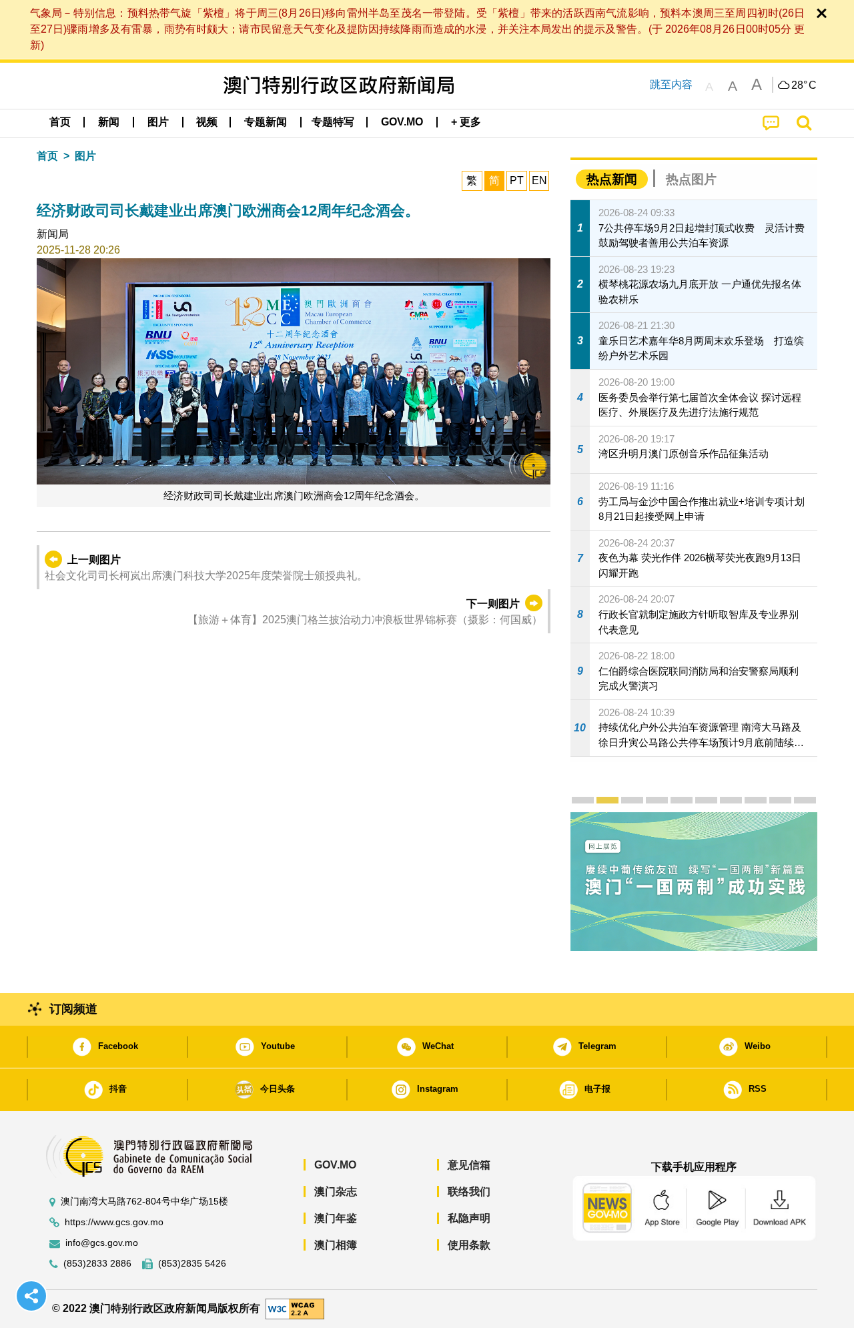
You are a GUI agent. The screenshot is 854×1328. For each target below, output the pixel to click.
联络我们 (469, 1191)
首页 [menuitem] (60, 121)
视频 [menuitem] (207, 121)
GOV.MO (335, 1165)
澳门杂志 (335, 1191)
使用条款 (469, 1245)
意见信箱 (469, 1165)
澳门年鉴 (335, 1218)
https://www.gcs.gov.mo (114, 1222)
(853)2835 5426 (192, 1264)
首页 (47, 155)
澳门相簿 (335, 1245)
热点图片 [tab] (691, 179)
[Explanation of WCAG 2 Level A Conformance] (295, 1308)
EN (539, 180)
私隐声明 (469, 1218)
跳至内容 (671, 84)
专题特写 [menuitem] (333, 121)
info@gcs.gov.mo (101, 1243)
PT (517, 180)
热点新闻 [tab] (611, 179)
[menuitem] (108, 122)
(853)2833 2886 (97, 1264)
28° (804, 85)
